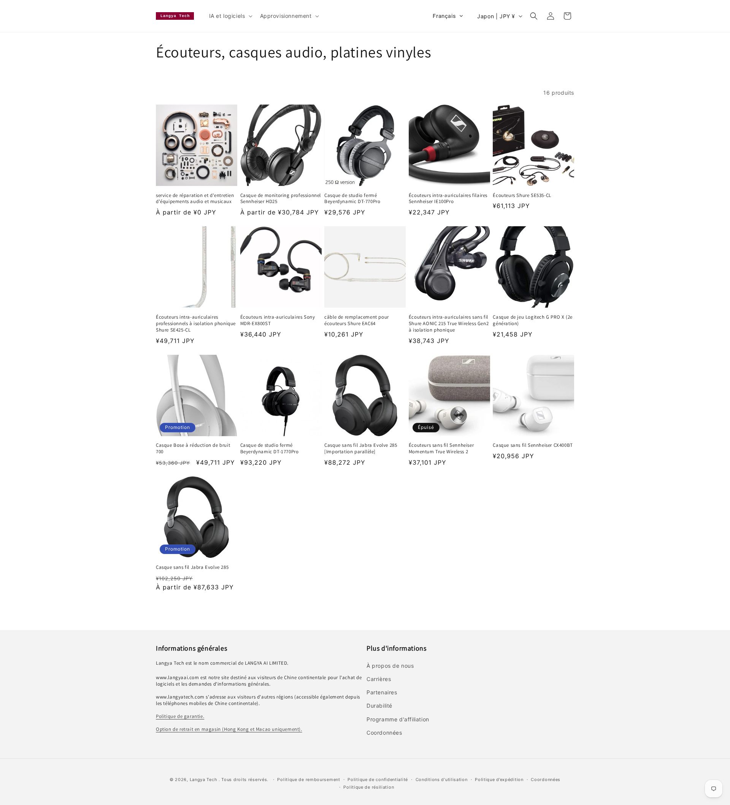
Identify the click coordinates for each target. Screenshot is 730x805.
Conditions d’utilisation (442, 779)
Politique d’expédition (499, 779)
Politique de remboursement (308, 779)
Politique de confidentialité (378, 779)
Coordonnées (545, 779)
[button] (230, 16)
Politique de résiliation (368, 787)
